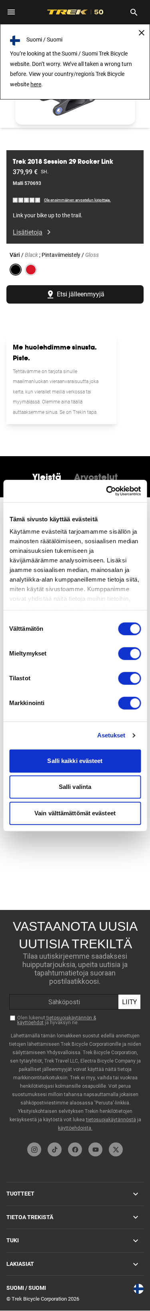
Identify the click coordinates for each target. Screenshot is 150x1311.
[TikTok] (55, 1149)
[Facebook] (75, 1149)
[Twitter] (116, 1149)
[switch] (129, 653)
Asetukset (111, 735)
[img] (27, 200)
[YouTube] (95, 1149)
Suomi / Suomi (26, 1288)
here (35, 84)
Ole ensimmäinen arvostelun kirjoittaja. (77, 200)
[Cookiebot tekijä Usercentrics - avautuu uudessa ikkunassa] (107, 491)
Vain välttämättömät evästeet (75, 813)
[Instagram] (34, 1149)
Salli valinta (75, 786)
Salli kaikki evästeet (74, 760)
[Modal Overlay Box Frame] (75, 1024)
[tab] (47, 477)
